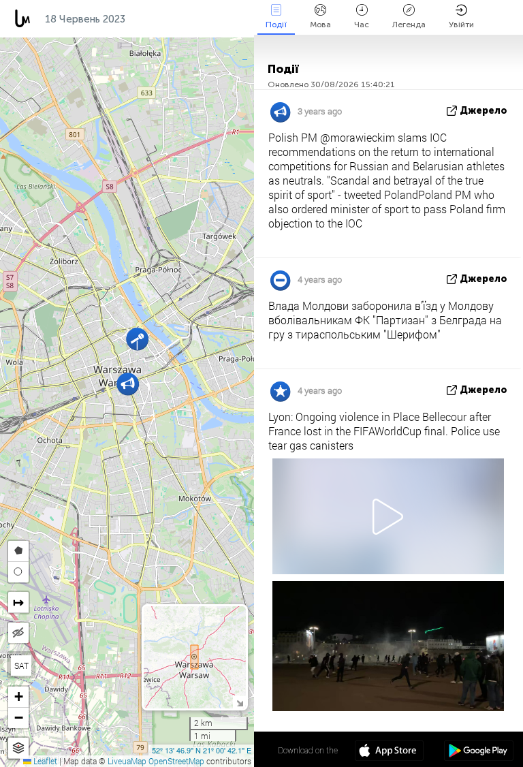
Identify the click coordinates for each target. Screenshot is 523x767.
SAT (21, 665)
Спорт (155, 19)
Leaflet (44, 760)
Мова (320, 24)
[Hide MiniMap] (239, 701)
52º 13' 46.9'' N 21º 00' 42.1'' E (201, 750)
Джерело (483, 110)
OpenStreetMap (176, 760)
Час (361, 24)
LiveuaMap (127, 760)
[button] (137, 339)
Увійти (461, 24)
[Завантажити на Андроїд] (478, 752)
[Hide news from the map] (18, 633)
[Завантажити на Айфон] (389, 752)
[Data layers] (18, 748)
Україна (213, 19)
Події (276, 24)
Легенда (409, 24)
